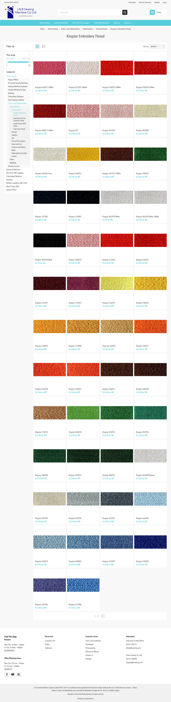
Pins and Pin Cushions (18, 141)
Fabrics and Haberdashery (17, 103)
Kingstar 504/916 (75, 259)
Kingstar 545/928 (41, 389)
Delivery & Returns (92, 651)
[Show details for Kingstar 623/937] (117, 499)
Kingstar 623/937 (108, 518)
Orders (47, 644)
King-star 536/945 (109, 346)
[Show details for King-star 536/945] (117, 326)
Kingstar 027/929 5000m (78, 87)
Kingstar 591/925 (108, 432)
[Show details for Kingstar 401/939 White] (117, 197)
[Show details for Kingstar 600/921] (117, 456)
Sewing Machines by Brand (17, 86)
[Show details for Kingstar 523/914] (83, 283)
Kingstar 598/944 (41, 475)
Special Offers (11, 189)
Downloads (132, 2)
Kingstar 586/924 (75, 432)
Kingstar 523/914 (75, 302)
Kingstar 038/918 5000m (145, 87)
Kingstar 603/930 (41, 518)
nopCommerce (89, 698)
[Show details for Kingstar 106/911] (83, 154)
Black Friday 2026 (12, 186)
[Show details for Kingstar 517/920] (117, 240)
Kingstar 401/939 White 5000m (147, 216)
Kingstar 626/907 (142, 518)
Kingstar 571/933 (41, 432)
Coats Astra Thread (19, 129)
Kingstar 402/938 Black (43, 259)
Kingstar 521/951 (41, 302)
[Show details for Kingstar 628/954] (49, 542)
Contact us (89, 655)
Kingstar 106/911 (75, 173)
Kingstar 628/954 (41, 561)
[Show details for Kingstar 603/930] (49, 499)
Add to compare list (41, 80)
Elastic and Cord (17, 144)
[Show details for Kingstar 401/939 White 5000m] (150, 197)
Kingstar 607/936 (75, 518)
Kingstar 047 (73, 130)
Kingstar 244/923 (142, 173)
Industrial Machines (13, 169)
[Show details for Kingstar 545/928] (49, 369)
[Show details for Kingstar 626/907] (150, 499)
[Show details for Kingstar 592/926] (150, 412)
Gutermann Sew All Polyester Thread (19, 119)
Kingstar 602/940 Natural (145, 475)
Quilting (11, 93)
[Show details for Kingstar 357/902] (49, 197)
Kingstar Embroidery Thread (19, 114)
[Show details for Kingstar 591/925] (117, 412)
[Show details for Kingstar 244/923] (150, 154)
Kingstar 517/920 (108, 259)
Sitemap (88, 658)
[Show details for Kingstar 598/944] (49, 456)
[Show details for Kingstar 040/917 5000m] (49, 111)
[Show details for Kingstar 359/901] (83, 197)
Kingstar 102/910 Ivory (43, 173)
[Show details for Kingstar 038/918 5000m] (150, 68)
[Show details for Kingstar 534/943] (49, 326)
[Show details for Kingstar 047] (83, 111)
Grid (37, 46)
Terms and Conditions (93, 640)
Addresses (48, 648)
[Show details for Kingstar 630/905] (83, 542)
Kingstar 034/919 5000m (111, 87)
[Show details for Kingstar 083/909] (150, 111)
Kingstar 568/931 (108, 389)
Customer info (50, 640)
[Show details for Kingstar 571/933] (49, 412)
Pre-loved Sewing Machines (18, 83)
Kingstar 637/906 (75, 604)
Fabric (12, 159)
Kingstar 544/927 (142, 346)
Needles (14, 132)
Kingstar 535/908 (75, 346)
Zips (13, 138)
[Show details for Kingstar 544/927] (150, 326)
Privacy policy (90, 648)
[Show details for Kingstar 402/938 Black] (49, 240)
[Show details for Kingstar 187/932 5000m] (117, 154)
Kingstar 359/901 (75, 216)
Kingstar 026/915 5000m (44, 87)
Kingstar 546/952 (75, 389)
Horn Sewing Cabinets (16, 100)
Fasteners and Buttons (19, 147)
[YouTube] (12, 674)
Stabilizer (15, 135)
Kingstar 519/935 (142, 259)
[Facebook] (7, 674)
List (44, 46)
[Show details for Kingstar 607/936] (83, 499)
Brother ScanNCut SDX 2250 (16, 183)
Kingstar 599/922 (75, 475)
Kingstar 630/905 (75, 561)
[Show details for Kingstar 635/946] (49, 585)
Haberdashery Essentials (19, 153)
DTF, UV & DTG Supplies (14, 173)
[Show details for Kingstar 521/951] (49, 283)
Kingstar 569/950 (142, 389)
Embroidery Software (15, 96)
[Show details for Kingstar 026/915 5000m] (49, 68)
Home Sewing (11, 76)
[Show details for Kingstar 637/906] (83, 585)
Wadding (13, 162)
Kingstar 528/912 (142, 302)
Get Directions (9, 650)
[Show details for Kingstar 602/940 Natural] (150, 456)
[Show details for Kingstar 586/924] (83, 412)
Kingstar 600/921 (108, 475)
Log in (165, 2)
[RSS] (18, 674)
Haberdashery (15, 106)
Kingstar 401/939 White (111, 216)
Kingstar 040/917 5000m (44, 130)
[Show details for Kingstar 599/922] (83, 456)
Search (124, 12)
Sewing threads (16, 110)
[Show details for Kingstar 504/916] (83, 240)
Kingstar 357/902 (41, 216)
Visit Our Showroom (145, 2)
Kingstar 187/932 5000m (111, 173)
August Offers (13, 79)
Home (42, 28)
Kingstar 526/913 (108, 302)
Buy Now (52, 80)
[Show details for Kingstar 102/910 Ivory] (49, 154)
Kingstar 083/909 (142, 130)
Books (13, 150)
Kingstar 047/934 (108, 130)
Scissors (14, 156)
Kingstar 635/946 (41, 604)
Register (157, 2)
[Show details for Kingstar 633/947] (117, 542)
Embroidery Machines (14, 176)
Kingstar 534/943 (41, 346)
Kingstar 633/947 (108, 561)
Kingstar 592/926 (142, 432)
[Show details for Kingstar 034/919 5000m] (117, 68)
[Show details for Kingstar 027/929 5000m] (83, 68)
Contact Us (8, 669)
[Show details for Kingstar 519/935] (150, 240)
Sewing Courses (13, 166)
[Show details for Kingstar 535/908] (83, 326)
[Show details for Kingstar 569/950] (150, 369)
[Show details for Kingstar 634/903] (150, 542)
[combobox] (90, 12)
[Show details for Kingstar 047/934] (117, 111)
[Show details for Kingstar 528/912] (150, 283)
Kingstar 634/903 (142, 561)
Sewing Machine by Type (17, 89)
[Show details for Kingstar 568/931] (117, 369)
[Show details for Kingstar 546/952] (83, 369)
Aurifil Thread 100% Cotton (19, 124)
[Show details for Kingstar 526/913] (117, 283)
